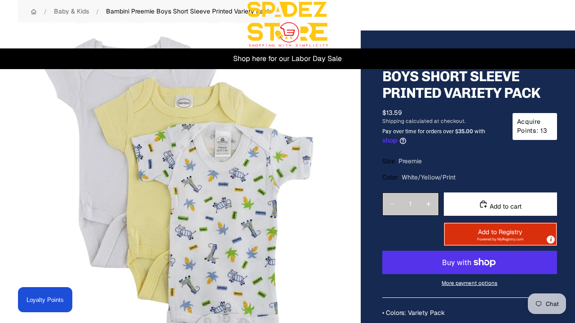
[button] (500, 234)
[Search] (508, 24)
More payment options (469, 282)
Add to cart (505, 206)
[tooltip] (551, 240)
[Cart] (547, 24)
